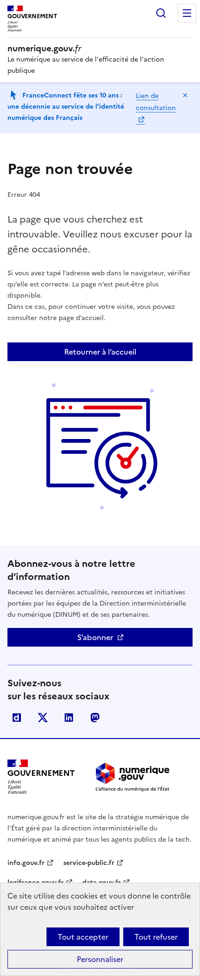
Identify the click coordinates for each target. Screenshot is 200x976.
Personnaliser (100, 959)
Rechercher (161, 13)
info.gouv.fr (26, 863)
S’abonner (95, 637)
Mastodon (95, 717)
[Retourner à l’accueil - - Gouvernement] (132, 777)
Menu (187, 13)
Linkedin (69, 717)
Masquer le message (185, 95)
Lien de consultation (156, 102)
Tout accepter (83, 936)
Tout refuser (156, 936)
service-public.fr (88, 863)
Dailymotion (16, 717)
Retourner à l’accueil (100, 351)
